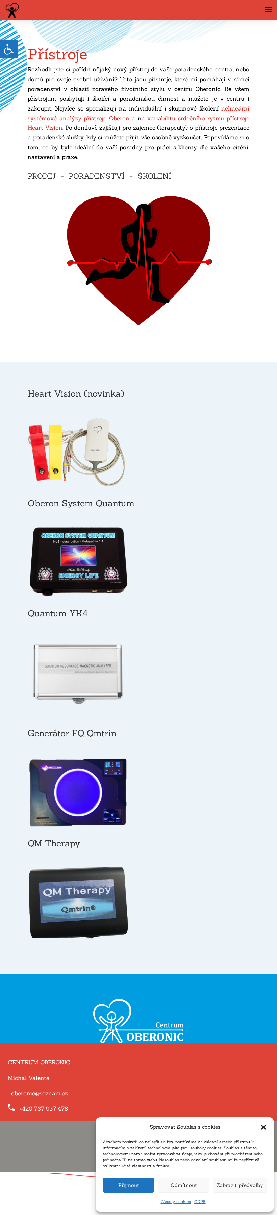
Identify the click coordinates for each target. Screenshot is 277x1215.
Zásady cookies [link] (176, 1201)
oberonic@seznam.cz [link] (39, 1093)
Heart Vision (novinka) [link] (76, 393)
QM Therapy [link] (54, 843)
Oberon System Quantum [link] (81, 503)
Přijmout (128, 1185)
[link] (9, 49)
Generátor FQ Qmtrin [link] (72, 733)
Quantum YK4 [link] (58, 613)
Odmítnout (184, 1185)
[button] (263, 1127)
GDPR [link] (200, 1201)
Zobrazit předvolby (240, 1185)
